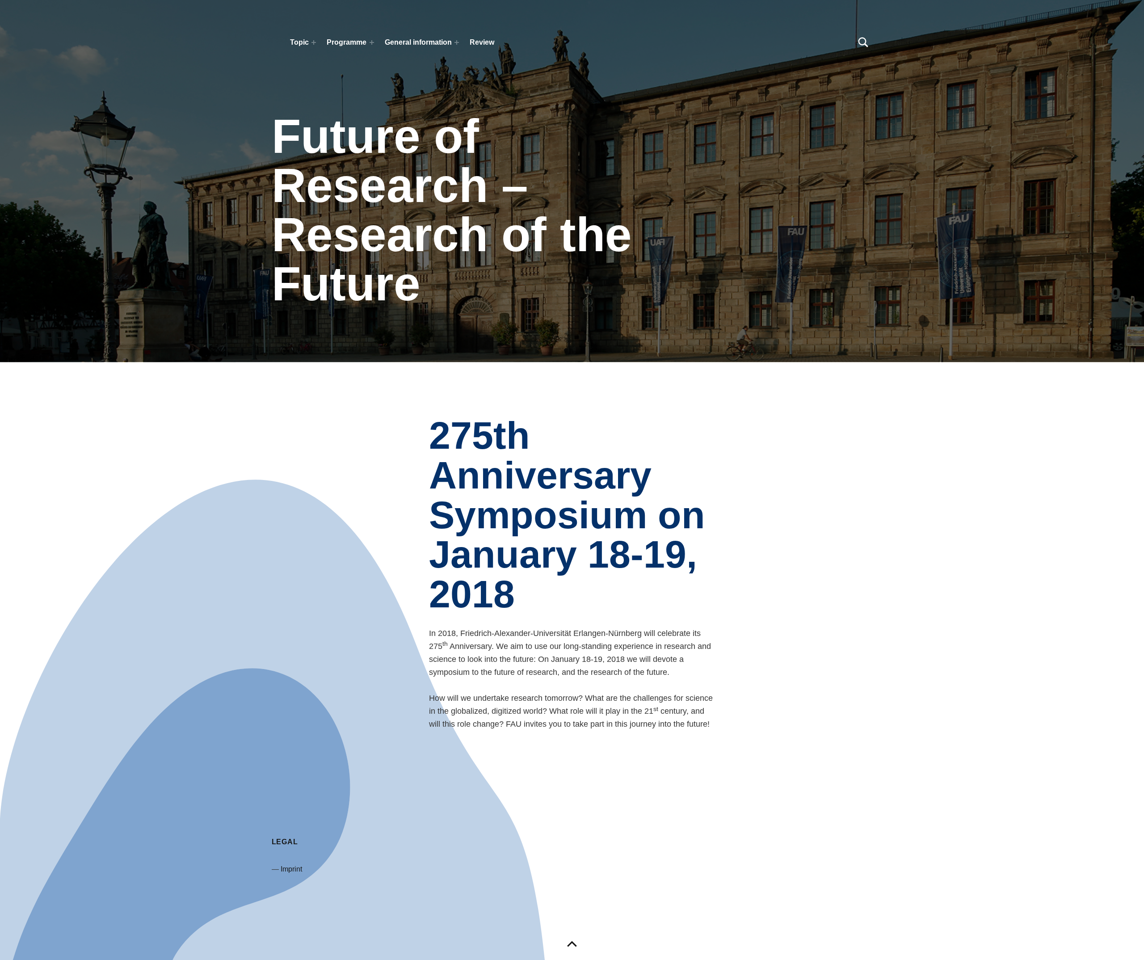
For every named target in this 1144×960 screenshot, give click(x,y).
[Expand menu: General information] (456, 42)
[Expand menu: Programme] (372, 42)
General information (418, 42)
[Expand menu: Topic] (313, 42)
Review (482, 42)
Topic (299, 42)
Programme (346, 42)
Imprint (291, 869)
